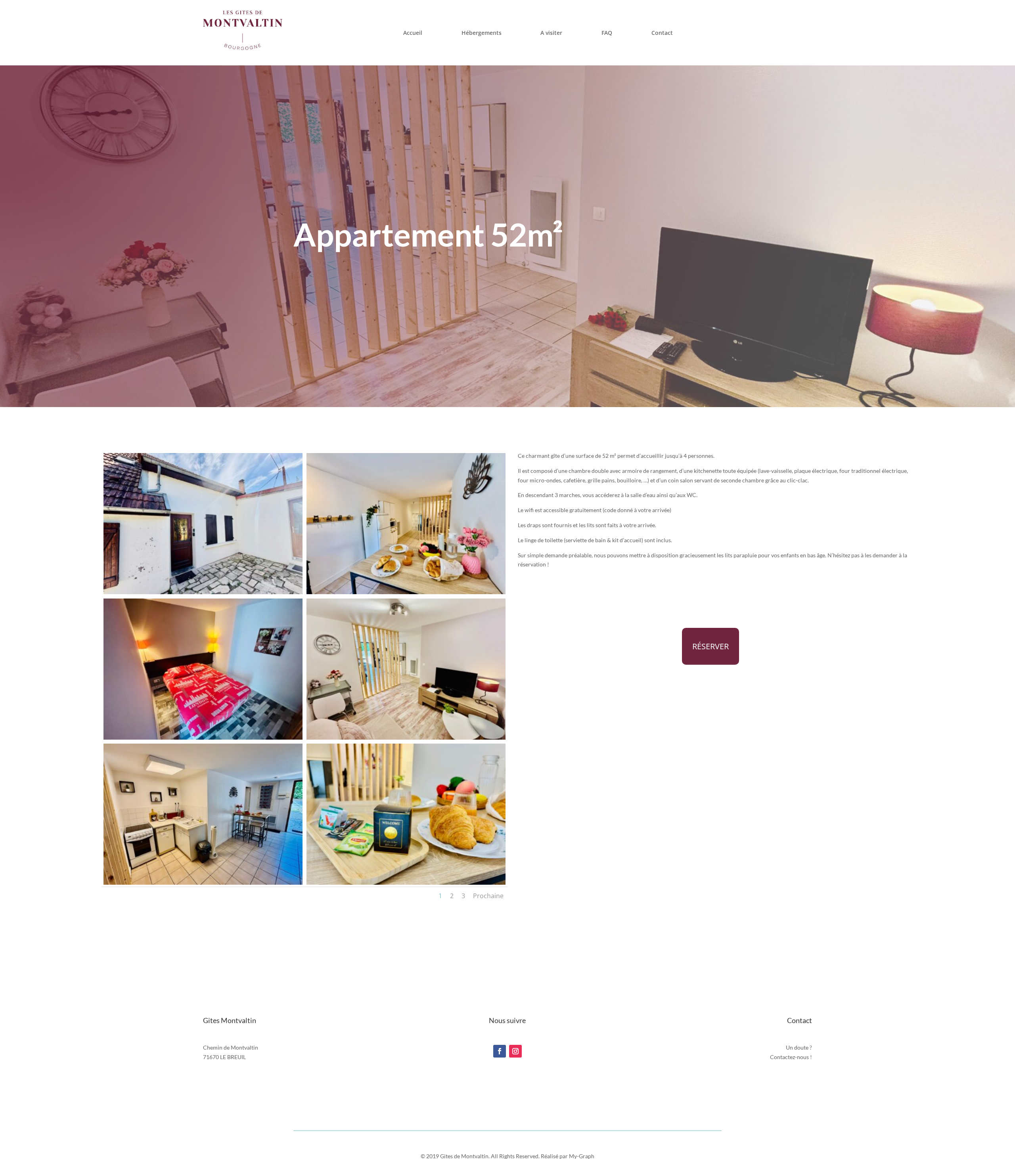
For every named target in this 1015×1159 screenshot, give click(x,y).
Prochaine (488, 895)
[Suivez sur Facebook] (499, 1051)
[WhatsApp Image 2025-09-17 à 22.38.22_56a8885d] (203, 737)
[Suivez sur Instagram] (515, 1051)
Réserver (710, 646)
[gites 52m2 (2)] (203, 592)
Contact (662, 32)
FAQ (606, 32)
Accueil (412, 32)
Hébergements (482, 32)
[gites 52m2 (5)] (203, 882)
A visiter (551, 32)
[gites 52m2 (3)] (406, 592)
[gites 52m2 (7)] (406, 737)
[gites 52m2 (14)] (406, 882)
